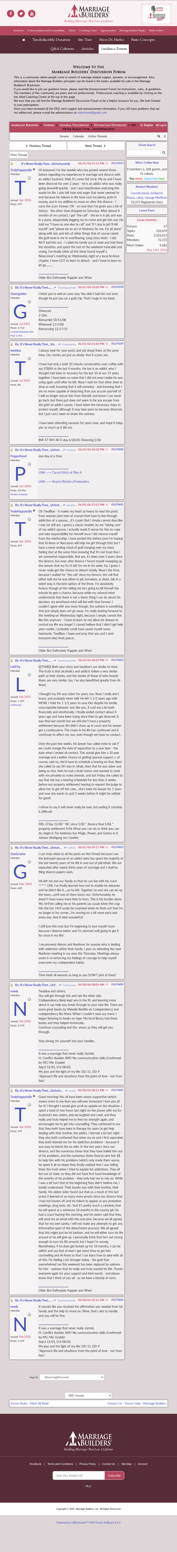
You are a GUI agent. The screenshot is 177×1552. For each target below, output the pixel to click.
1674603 (118, 847)
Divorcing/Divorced (110, 125)
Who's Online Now (147, 162)
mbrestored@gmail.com (92, 112)
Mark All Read (39, 1403)
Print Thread (19, 155)
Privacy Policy (87, 1464)
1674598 (118, 287)
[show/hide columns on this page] (165, 136)
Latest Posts (147, 210)
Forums (49, 125)
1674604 (118, 984)
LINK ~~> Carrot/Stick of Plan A (60, 472)
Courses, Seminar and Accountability (46, 30)
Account (142, 1464)
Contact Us (114, 1403)
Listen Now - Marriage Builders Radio (157, 14)
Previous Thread (40, 146)
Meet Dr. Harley (111, 40)
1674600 (118, 449)
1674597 (118, 163)
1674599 (118, 343)
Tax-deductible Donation (51, 40)
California (15, 704)
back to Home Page (88, 10)
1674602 (118, 660)
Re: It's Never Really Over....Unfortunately (42, 287)
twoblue (71, 450)
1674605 (118, 1090)
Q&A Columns (62, 49)
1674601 (118, 504)
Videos (71, 30)
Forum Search (147, 145)
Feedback (35, 1464)
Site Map (126, 1464)
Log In (162, 125)
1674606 (118, 1299)
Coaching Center (88, 30)
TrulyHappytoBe (66, 287)
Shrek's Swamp (18, 494)
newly (72, 1090)
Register (148, 125)
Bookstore (18, 30)
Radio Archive (156, 30)
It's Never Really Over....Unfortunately (45, 164)
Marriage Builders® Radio (132, 30)
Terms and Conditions (60, 1464)
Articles (87, 49)
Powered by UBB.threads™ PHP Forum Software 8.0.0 (88, 1522)
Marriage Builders (24, 125)
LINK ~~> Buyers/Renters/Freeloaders (64, 481)
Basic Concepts (143, 40)
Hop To (34, 1377)
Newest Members (147, 186)
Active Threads (97, 136)
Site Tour (85, 40)
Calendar (78, 136)
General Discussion (74, 125)
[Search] (159, 136)
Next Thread (94, 146)
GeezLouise (69, 985)
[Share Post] (106, 163)
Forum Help (133, 1403)
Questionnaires (108, 30)
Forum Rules (19, 1403)
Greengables (68, 344)
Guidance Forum (114, 49)
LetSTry (71, 847)
